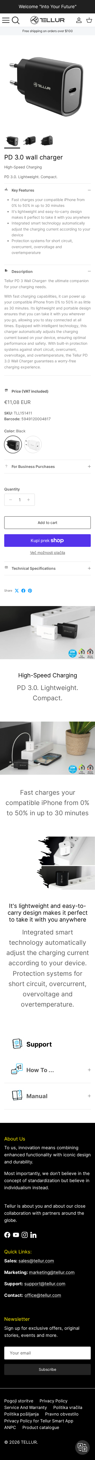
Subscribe (47, 1369)
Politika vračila (67, 1407)
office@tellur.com (43, 1295)
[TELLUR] (47, 20)
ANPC (10, 1427)
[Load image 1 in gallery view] (47, 82)
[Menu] (6, 20)
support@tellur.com (44, 1283)
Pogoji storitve (18, 1400)
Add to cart (47, 522)
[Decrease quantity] (9, 500)
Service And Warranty (25, 1407)
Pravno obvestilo (62, 1414)
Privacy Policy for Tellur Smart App (38, 1420)
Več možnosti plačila (47, 553)
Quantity (12, 489)
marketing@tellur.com (52, 1272)
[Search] (17, 20)
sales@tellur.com (36, 1260)
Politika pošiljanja (21, 1414)
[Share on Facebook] (23, 591)
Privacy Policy (54, 1400)
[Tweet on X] (17, 591)
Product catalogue (40, 1427)
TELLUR (29, 1442)
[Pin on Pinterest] (30, 591)
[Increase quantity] (30, 500)
